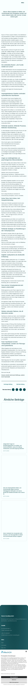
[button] (13, 389)
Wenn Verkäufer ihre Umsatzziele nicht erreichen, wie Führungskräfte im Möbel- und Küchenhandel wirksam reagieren (13, 535)
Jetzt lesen (6, 450)
